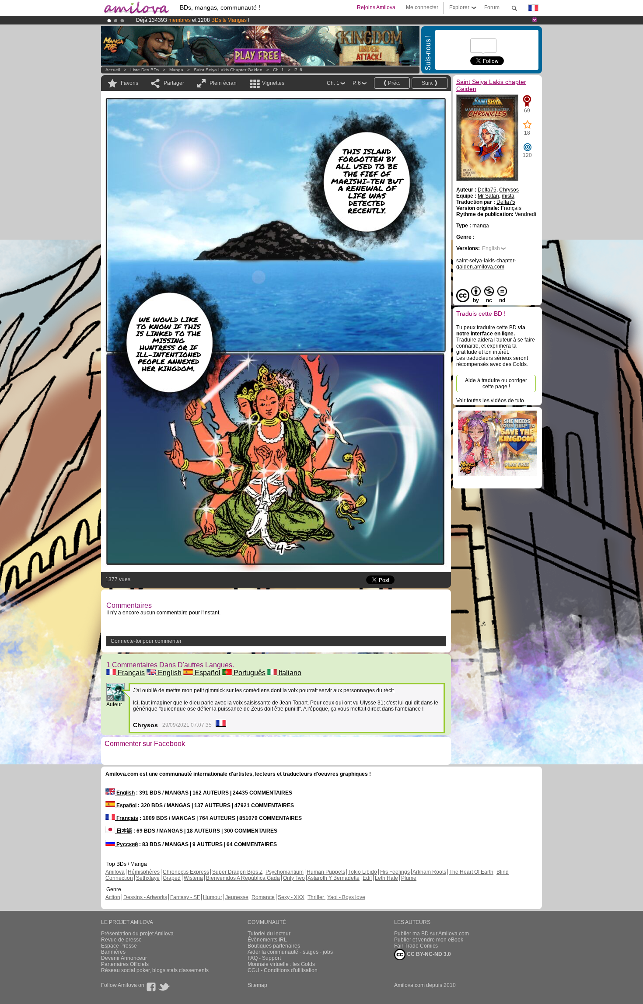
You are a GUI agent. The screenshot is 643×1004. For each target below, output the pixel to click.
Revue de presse (121, 940)
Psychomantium (285, 872)
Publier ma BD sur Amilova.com (431, 934)
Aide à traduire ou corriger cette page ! (496, 383)
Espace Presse (119, 946)
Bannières (113, 952)
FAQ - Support (264, 958)
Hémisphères (144, 872)
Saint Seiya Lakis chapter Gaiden (228, 69)
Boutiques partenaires (274, 946)
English (169, 672)
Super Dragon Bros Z (237, 872)
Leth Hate (386, 878)
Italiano (289, 672)
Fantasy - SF (185, 897)
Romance (263, 897)
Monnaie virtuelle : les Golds (281, 964)
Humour (212, 897)
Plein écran (223, 83)
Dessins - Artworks (145, 897)
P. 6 (298, 69)
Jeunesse (236, 897)
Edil (367, 878)
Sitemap (257, 985)
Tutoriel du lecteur (269, 934)
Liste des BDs (144, 69)
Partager (174, 83)
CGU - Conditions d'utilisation (283, 970)
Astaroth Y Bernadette (334, 878)
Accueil (112, 69)
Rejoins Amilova (376, 7)
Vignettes (273, 83)
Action (112, 897)
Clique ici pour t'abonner (297, 20)
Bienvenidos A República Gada (243, 878)
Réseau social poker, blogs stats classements (155, 970)
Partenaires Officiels (125, 964)
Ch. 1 (278, 69)
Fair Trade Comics (416, 946)
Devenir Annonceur (124, 958)
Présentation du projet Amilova (137, 934)
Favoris (129, 83)
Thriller (316, 897)
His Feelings (395, 872)
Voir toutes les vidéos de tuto (490, 400)
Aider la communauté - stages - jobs (290, 952)
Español (206, 672)
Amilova (115, 872)
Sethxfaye (148, 878)
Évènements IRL (267, 940)
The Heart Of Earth (471, 872)
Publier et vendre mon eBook (428, 940)
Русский (126, 844)
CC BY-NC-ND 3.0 (428, 954)
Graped (172, 878)
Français (130, 672)
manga (176, 69)
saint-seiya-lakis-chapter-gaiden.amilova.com (486, 264)
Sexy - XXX (291, 897)
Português (249, 672)
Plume (408, 878)
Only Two (294, 878)
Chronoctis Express (186, 872)
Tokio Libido (362, 872)
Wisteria (193, 878)
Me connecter (422, 7)
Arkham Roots (429, 872)
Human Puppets (326, 872)
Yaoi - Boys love (346, 897)
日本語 (123, 831)
